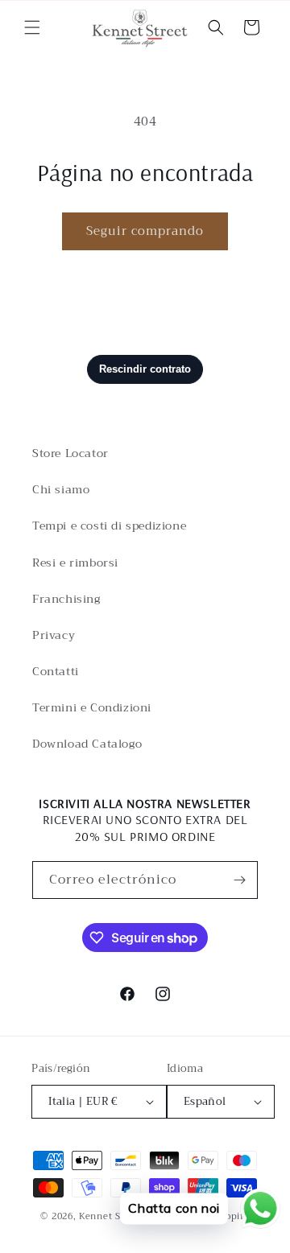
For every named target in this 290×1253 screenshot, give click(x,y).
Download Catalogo (87, 743)
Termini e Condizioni (91, 707)
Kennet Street (111, 1216)
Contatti (55, 671)
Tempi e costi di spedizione (109, 525)
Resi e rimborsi (75, 562)
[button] (32, 27)
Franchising (66, 598)
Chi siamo (60, 489)
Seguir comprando (145, 231)
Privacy (53, 635)
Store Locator (70, 453)
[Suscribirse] (239, 880)
